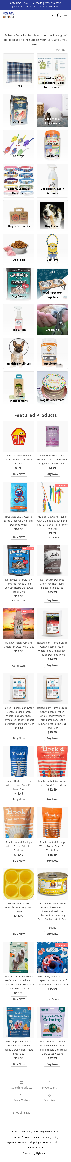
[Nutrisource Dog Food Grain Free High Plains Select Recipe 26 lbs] (52, 560)
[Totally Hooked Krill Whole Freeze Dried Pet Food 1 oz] (52, 761)
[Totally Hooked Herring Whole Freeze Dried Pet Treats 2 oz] (18, 761)
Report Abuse (35, 1147)
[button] (8, 15)
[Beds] (18, 64)
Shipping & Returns (40, 1142)
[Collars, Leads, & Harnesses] (18, 174)
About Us (60, 1142)
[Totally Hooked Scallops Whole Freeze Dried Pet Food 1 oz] (18, 822)
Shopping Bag (21, 1112)
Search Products (21, 1087)
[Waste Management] (18, 382)
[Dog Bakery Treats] (52, 382)
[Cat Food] (18, 104)
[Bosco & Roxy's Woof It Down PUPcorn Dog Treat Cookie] (18, 436)
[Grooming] (52, 314)
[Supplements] (52, 348)
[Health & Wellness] (18, 348)
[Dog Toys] (52, 244)
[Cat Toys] (18, 141)
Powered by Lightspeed (35, 1153)
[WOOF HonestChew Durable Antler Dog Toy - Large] (18, 884)
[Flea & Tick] (18, 314)
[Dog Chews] (52, 211)
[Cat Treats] (52, 141)
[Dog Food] (18, 244)
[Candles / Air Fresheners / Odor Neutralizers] (52, 64)
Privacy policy (50, 1137)
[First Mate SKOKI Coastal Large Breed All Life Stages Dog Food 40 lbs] (18, 497)
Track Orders (22, 1100)
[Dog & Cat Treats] (18, 211)
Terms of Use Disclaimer (26, 1137)
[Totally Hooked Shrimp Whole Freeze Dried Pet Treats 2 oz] (52, 822)
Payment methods (16, 1142)
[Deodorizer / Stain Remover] (52, 174)
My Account (49, 1087)
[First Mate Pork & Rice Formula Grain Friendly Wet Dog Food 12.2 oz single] (52, 436)
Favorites (49, 1100)
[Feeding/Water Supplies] (52, 278)
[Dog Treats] (18, 278)
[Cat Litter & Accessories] (52, 104)
